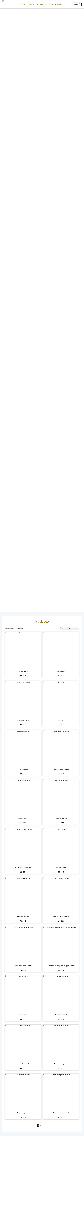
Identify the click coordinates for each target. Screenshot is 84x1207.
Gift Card (40, 4)
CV (46, 4)
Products (31, 4)
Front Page (22, 4)
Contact (50, 4)
